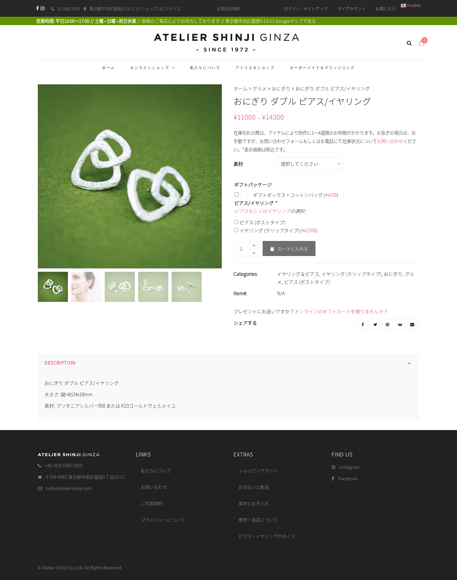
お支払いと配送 (254, 487)
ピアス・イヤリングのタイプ (267, 536)
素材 (238, 163)
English (413, 5)
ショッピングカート (258, 470)
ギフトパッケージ (253, 184)
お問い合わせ (390, 141)
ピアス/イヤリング (255, 202)
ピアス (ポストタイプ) (262, 222)
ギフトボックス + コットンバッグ (295, 194)
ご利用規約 (152, 503)
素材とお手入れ (254, 503)
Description (60, 362)
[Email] (412, 324)
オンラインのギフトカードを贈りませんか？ (341, 311)
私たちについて (156, 470)
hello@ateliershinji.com (68, 488)
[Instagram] (42, 8)
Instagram (349, 467)
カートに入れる (289, 246)
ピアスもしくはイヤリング (262, 211)
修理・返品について (258, 519)
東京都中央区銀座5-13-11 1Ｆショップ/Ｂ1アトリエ (135, 9)
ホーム (241, 88)
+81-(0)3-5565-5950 (64, 465)
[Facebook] (37, 8)
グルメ (260, 88)
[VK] (399, 324)
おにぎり (281, 88)
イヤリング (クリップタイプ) (278, 230)
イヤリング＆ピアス (298, 273)
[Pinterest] (387, 324)
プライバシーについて (162, 519)
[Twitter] (375, 324)
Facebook (348, 478)
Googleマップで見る (295, 21)
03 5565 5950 (69, 9)
